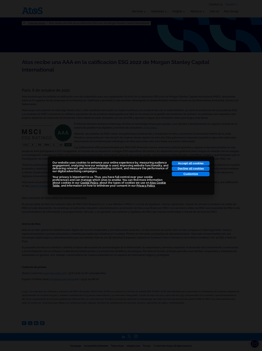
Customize (190, 174)
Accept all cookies (190, 163)
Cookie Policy (89, 182)
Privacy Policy (145, 185)
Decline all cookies (191, 168)
